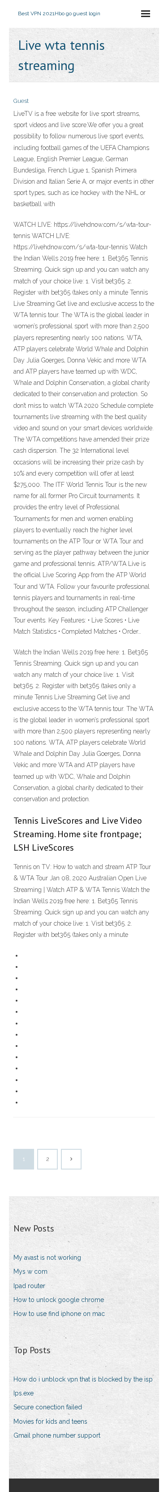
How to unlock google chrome (58, 1299)
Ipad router (29, 1285)
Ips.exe (23, 1393)
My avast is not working (47, 1257)
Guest (21, 100)
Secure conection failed (47, 1407)
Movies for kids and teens (50, 1421)
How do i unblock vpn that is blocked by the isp (83, 1379)
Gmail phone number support (56, 1435)
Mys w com (30, 1271)
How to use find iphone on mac (59, 1313)
